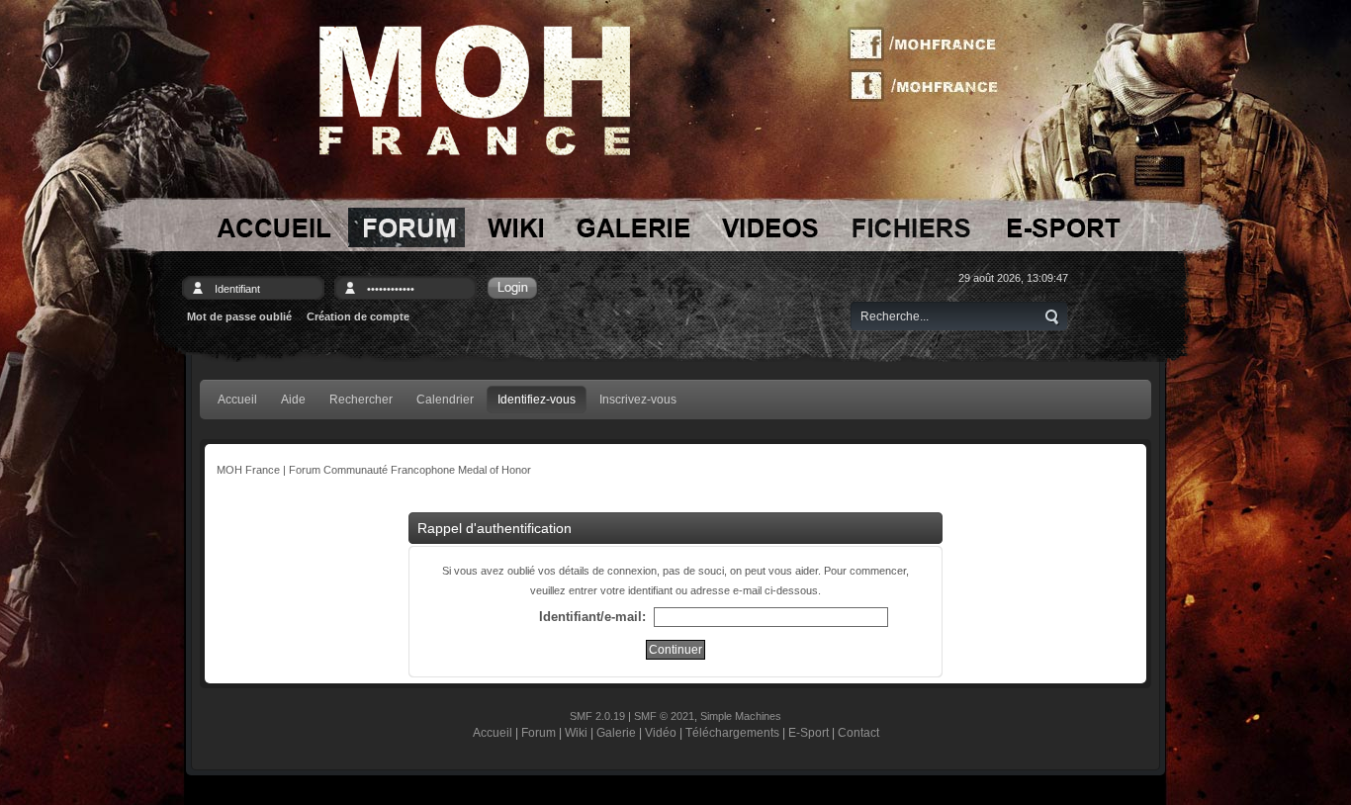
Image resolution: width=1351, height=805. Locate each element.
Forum (538, 732)
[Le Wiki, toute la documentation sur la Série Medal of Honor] (515, 227)
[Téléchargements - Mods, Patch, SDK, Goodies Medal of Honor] (911, 227)
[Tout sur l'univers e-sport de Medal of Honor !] (1062, 227)
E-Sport (808, 732)
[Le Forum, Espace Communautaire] (406, 227)
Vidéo (660, 732)
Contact (858, 732)
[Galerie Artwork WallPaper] (633, 227)
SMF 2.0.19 (597, 716)
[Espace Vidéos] (771, 227)
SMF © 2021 (664, 716)
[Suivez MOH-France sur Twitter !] (930, 84)
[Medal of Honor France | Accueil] (474, 90)
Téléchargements (732, 732)
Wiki (576, 732)
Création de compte (358, 316)
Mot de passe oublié (239, 316)
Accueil (492, 732)
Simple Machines (740, 716)
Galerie (616, 732)
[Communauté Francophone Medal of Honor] (272, 227)
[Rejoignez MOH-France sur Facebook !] (930, 44)
